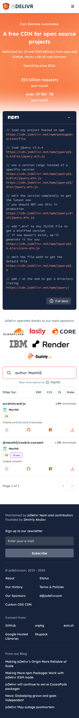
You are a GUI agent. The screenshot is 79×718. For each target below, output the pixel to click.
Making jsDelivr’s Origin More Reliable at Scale (35, 664)
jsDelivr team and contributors (50, 515)
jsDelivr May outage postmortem (29, 707)
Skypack (41, 634)
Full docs (61, 301)
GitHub (10, 625)
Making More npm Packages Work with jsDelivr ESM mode (34, 675)
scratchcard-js (14, 404)
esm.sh (69, 625)
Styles (70, 392)
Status (44, 578)
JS (59, 392)
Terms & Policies (52, 587)
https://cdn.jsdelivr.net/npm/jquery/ (37, 287)
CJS (49, 392)
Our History (14, 587)
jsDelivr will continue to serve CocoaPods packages (36, 686)
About (9, 578)
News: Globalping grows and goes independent (30, 698)
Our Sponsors (15, 596)
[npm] (50, 430)
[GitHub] (28, 430)
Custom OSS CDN (18, 604)
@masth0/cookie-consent (23, 443)
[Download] (72, 430)
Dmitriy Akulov (35, 520)
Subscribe (39, 553)
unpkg (39, 625)
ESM (38, 392)
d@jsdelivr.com (51, 596)
